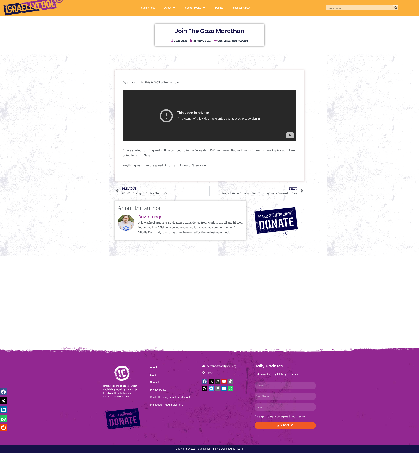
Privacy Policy (158, 389)
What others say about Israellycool (170, 397)
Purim (244, 40)
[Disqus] (209, 303)
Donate (219, 7)
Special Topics (193, 7)
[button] (3, 391)
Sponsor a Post (241, 7)
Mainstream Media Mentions (166, 404)
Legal (153, 374)
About (167, 7)
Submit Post (148, 7)
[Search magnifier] (395, 7)
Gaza (220, 40)
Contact (154, 382)
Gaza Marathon (232, 40)
